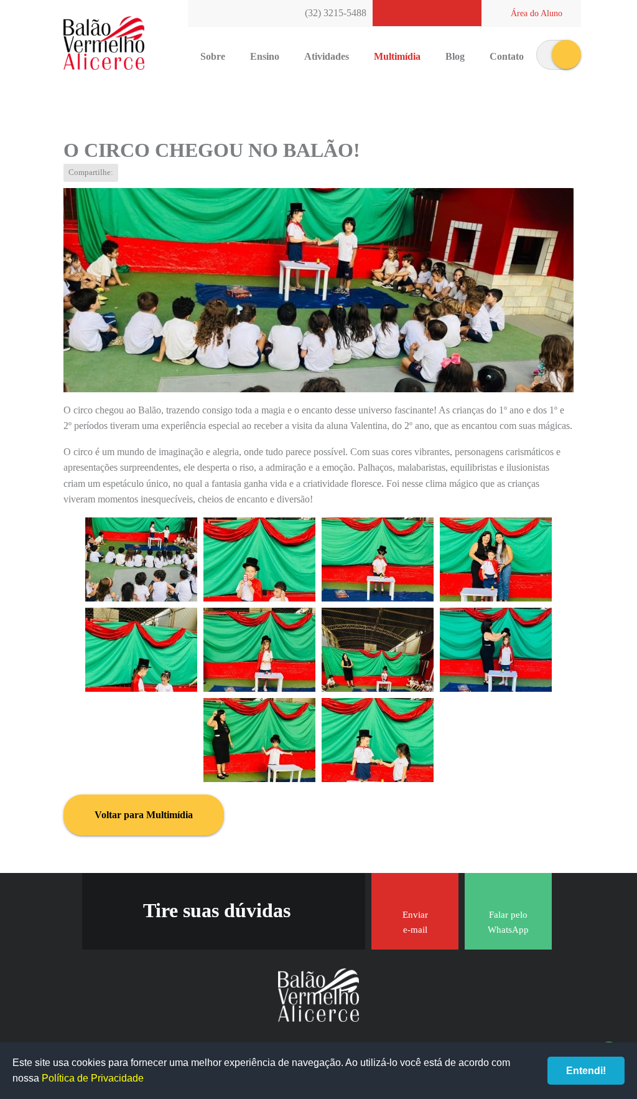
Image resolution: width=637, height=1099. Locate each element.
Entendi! (586, 1070)
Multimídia (397, 56)
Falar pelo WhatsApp (508, 922)
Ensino (264, 56)
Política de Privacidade (93, 1078)
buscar (566, 54)
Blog (455, 56)
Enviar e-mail (415, 922)
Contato (507, 56)
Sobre (212, 56)
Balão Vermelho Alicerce (103, 43)
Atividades (326, 56)
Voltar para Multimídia (144, 814)
